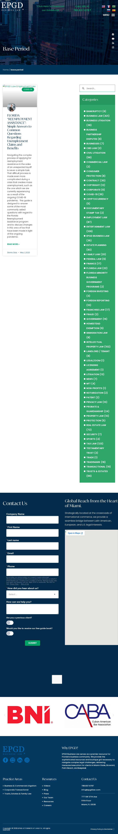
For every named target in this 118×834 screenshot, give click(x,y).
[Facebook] (113, 34)
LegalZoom (93, 360)
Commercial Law (96, 162)
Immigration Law (96, 332)
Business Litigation (98, 120)
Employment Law (96, 217)
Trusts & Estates (97, 471)
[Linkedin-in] (113, 43)
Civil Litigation (95, 152)
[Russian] (109, 10)
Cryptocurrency (97, 199)
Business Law (94, 116)
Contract (92, 180)
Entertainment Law (98, 226)
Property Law (95, 416)
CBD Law (91, 148)
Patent (90, 397)
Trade (90, 457)
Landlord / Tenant (98, 351)
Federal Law (93, 259)
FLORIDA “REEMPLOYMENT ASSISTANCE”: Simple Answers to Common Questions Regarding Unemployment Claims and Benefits (19, 132)
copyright (93, 185)
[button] (113, 15)
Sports (90, 439)
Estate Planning (96, 245)
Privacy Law (94, 402)
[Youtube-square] (12, 760)
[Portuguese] (114, 6)
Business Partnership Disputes (93, 134)
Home (6, 69)
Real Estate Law (96, 425)
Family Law (93, 254)
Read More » (13, 244)
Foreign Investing (97, 291)
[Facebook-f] (5, 760)
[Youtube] (113, 39)
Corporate (93, 189)
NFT (88, 383)
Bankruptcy (94, 111)
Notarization (94, 392)
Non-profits (94, 388)
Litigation (92, 374)
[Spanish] (114, 10)
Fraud (90, 314)
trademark (93, 462)
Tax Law (91, 443)
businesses (93, 143)
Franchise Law (95, 309)
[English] (103, 6)
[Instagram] (113, 47)
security (91, 434)
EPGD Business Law (97, 236)
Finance (91, 263)
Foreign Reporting (98, 300)
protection (93, 420)
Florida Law (94, 268)
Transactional (95, 466)
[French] (109, 6)
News (89, 379)
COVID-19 (92, 194)
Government (94, 319)
